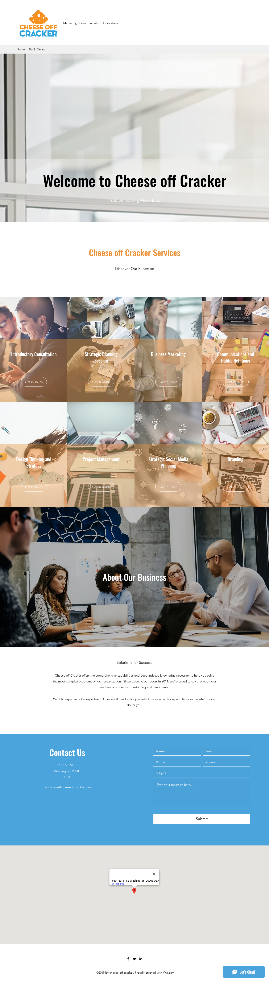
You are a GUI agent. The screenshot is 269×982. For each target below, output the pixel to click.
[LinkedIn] (141, 959)
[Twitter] (134, 959)
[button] (101, 381)
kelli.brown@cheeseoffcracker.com (67, 787)
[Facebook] (128, 959)
